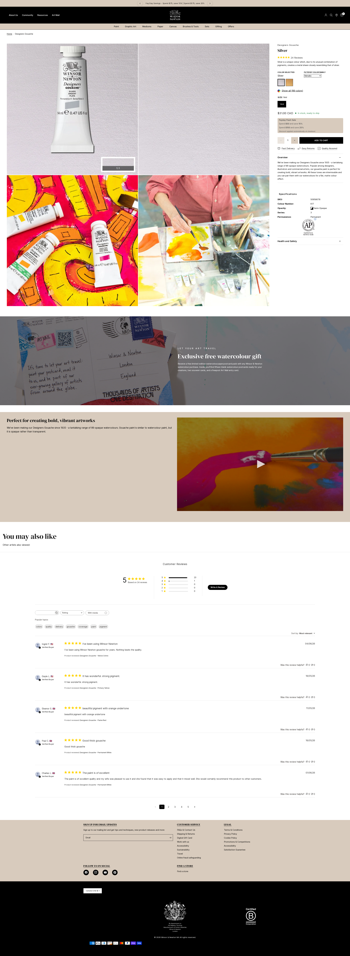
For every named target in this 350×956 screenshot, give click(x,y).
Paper (160, 26)
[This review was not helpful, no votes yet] (312, 665)
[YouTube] (105, 872)
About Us (13, 15)
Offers (231, 26)
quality (49, 626)
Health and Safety (287, 241)
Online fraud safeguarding (189, 857)
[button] (260, 464)
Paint (116, 26)
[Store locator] (336, 15)
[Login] (326, 15)
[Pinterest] (115, 872)
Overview (283, 157)
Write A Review (218, 587)
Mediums (146, 26)
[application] (260, 464)
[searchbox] (44, 613)
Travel (180, 853)
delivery (59, 626)
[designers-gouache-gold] (289, 82)
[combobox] (72, 612)
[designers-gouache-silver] (281, 82)
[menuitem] (13, 15)
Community (27, 15)
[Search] (331, 15)
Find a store (182, 871)
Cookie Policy (230, 838)
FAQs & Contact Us (186, 830)
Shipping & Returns (186, 834)
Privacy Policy (230, 834)
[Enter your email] (170, 837)
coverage (83, 626)
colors (39, 626)
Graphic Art (130, 26)
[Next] (210, 3)
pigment (103, 626)
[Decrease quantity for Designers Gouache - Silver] (281, 140)
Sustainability (183, 849)
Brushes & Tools (191, 26)
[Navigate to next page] (194, 807)
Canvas (173, 26)
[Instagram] (95, 872)
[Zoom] (132, 49)
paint (93, 626)
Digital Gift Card (184, 838)
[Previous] (140, 3)
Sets (207, 26)
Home (9, 34)
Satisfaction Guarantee (234, 849)
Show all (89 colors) (292, 91)
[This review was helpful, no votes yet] (307, 665)
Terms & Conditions (233, 830)
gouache (71, 626)
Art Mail (56, 15)
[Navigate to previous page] (155, 807)
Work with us (183, 841)
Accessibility (183, 845)
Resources (42, 15)
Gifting (218, 26)
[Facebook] (86, 872)
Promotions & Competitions (237, 841)
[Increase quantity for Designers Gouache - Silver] (294, 140)
